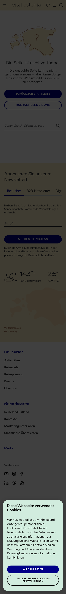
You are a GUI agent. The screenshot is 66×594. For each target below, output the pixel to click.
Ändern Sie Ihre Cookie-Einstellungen (33, 580)
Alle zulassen (33, 569)
